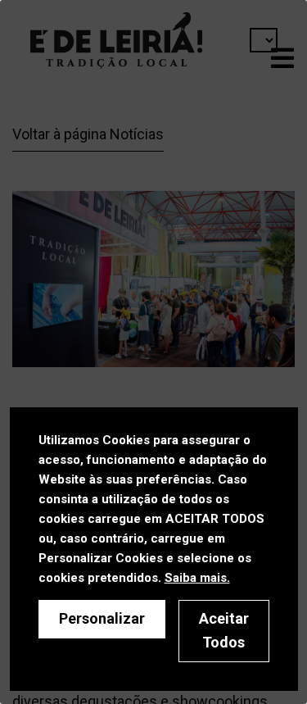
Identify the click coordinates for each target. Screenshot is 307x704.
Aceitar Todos (224, 630)
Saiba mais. (197, 577)
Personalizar (102, 618)
